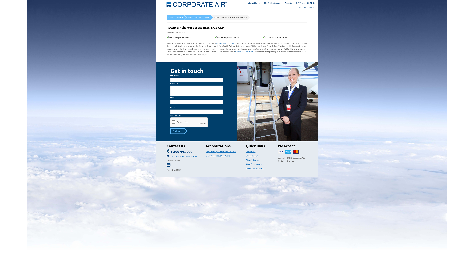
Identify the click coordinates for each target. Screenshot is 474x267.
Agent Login (302, 7)
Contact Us (250, 151)
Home (170, 17)
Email (173, 98)
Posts (207, 17)
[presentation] (189, 122)
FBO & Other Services (272, 3)
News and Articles (194, 17)
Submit (177, 131)
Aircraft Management (255, 164)
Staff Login (312, 7)
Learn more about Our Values (218, 156)
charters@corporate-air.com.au (183, 156)
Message (174, 83)
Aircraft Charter (254, 3)
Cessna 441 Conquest (225, 43)
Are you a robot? (177, 115)
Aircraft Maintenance (255, 168)
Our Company (251, 156)
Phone (173, 107)
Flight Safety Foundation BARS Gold (221, 151)
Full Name (174, 76)
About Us (289, 3)
